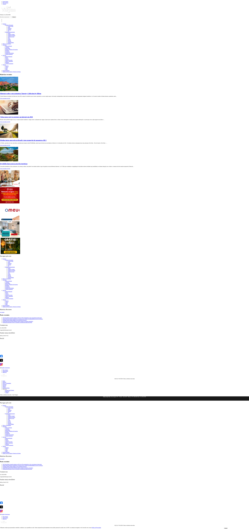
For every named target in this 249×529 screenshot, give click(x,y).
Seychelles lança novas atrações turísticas (13, 164)
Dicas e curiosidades (7, 43)
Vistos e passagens (9, 61)
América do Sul (11, 36)
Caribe (9, 39)
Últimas (4, 64)
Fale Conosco (5, 2)
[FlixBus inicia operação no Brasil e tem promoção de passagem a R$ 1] (9, 137)
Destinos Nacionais (9, 25)
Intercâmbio (7, 48)
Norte (9, 27)
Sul (8, 30)
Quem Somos (5, 1)
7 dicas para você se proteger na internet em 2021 (16, 117)
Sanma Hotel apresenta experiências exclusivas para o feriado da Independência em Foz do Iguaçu (23, 319)
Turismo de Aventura (9, 53)
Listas (6, 68)
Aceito (226, 528)
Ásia (9, 37)
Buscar (14, 17)
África (9, 33)
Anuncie (4, 3)
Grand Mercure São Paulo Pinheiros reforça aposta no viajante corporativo (18, 321)
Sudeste (9, 29)
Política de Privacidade (96, 527)
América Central (11, 34)
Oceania (9, 41)
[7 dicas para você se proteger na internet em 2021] (9, 114)
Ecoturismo (7, 51)
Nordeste (9, 28)
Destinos (4, 23)
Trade (6, 69)
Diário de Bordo (8, 46)
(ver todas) (2, 312)
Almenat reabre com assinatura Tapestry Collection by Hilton (20, 93)
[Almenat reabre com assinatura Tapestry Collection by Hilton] (9, 90)
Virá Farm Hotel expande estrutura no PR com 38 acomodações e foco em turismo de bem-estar (22, 317)
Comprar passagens (9, 63)
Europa (9, 40)
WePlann (7, 62)
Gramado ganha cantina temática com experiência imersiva (15, 320)
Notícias (7, 65)
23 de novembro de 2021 (5, 98)
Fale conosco (5, 369)
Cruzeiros (7, 47)
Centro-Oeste (10, 26)
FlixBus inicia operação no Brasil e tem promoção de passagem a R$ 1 (23, 140)
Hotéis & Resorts (8, 56)
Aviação (7, 58)
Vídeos (6, 67)
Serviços (4, 55)
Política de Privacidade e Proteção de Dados (12, 71)
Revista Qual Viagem (9, 390)
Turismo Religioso (9, 54)
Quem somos (5, 371)
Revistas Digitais (6, 70)
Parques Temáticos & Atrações (11, 49)
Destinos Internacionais (10, 32)
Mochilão (7, 50)
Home (4, 381)
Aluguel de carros (8, 60)
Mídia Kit (5, 372)
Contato (6, 392)
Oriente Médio (11, 42)
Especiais (4, 44)
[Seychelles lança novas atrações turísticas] (9, 161)
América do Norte (11, 35)
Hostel (6, 57)
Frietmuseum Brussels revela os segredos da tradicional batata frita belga (17, 322)
